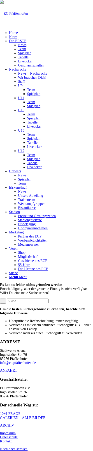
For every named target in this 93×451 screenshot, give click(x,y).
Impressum (8, 433)
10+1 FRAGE (10, 413)
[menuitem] (51, 33)
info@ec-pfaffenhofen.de (18, 363)
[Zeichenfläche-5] (14, 13)
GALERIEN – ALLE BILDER (23, 418)
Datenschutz (9, 437)
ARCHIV (7, 425)
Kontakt (6, 441)
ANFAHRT (8, 370)
